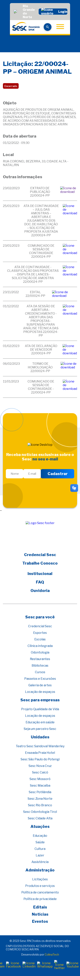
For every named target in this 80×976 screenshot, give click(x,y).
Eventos (40, 921)
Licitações (40, 879)
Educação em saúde (40, 722)
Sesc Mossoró (40, 779)
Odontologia (40, 652)
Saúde (40, 842)
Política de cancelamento (40, 892)
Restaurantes (40, 659)
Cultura (40, 849)
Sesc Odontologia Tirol (40, 812)
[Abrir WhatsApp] (70, 966)
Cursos (40, 672)
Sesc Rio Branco (40, 805)
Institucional (40, 573)
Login (62, 12)
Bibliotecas (40, 665)
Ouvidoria (40, 590)
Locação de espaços (40, 692)
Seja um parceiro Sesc (40, 729)
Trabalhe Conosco (40, 563)
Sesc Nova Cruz (40, 766)
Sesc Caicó (40, 772)
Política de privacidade (40, 899)
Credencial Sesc (40, 554)
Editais (40, 907)
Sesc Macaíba (40, 785)
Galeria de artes (40, 685)
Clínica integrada (40, 646)
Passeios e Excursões (40, 678)
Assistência (40, 862)
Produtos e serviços (40, 886)
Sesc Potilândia (40, 792)
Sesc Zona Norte (40, 798)
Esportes (40, 633)
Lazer (40, 855)
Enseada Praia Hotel (40, 753)
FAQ (40, 582)
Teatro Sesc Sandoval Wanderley (40, 746)
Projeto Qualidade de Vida (40, 709)
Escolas (40, 639)
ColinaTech (52, 954)
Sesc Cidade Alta (40, 818)
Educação (40, 836)
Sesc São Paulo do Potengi (40, 759)
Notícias (40, 914)
